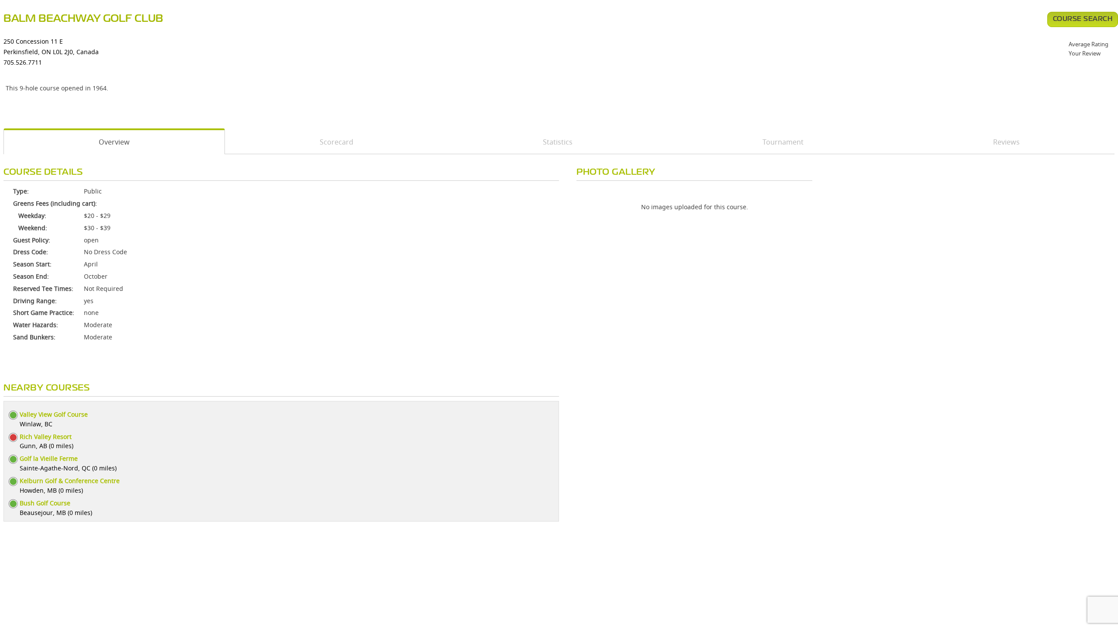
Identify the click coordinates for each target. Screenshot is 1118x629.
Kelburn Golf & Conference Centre (70, 481)
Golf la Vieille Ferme (49, 458)
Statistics (558, 142)
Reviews (1006, 142)
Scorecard (336, 142)
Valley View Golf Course (54, 414)
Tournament (783, 142)
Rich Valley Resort (46, 436)
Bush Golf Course (45, 503)
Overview (114, 142)
